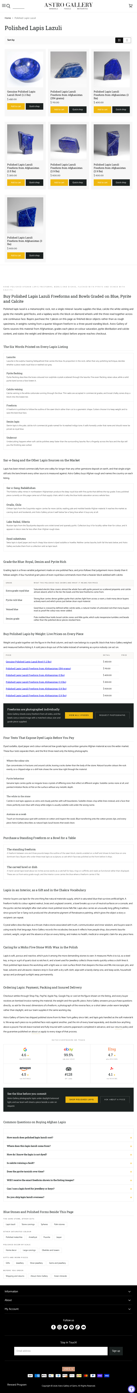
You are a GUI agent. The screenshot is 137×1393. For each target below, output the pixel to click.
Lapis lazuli (10, 1224)
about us (36, 1032)
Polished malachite (14, 1237)
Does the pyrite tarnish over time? (25, 1171)
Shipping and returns (15, 1276)
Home (8, 18)
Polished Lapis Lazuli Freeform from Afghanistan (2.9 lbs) (66, 168)
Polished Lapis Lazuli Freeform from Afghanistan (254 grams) (66, 95)
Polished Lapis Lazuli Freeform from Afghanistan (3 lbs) (24, 241)
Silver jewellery (36, 1263)
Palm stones (59, 1224)
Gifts (8, 1263)
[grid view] (119, 40)
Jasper (59, 1237)
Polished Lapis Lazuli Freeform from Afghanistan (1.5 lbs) (23, 168)
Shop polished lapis (82, 1099)
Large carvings (29, 1250)
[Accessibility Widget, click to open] (131, 1389)
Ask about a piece (114, 1099)
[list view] (127, 40)
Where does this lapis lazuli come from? (29, 1146)
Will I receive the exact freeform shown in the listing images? (40, 1180)
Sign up (116, 1351)
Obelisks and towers (50, 1250)
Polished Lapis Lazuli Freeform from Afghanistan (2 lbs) (111, 95)
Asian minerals (60, 1276)
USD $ (67, 1369)
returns (118, 1027)
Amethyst (33, 1237)
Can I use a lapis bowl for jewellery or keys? (30, 1188)
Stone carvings (28, 1224)
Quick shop (34, 106)
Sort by (11, 40)
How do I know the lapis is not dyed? (27, 1154)
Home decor (11, 1250)
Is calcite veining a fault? (20, 1162)
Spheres (44, 1224)
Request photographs (112, 715)
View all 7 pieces (79, 715)
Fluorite (46, 1237)
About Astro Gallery (39, 1276)
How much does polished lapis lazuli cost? (30, 1137)
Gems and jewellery (57, 1263)
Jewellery (20, 1263)
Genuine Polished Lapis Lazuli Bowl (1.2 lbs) (21, 93)
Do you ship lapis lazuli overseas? (25, 1197)
